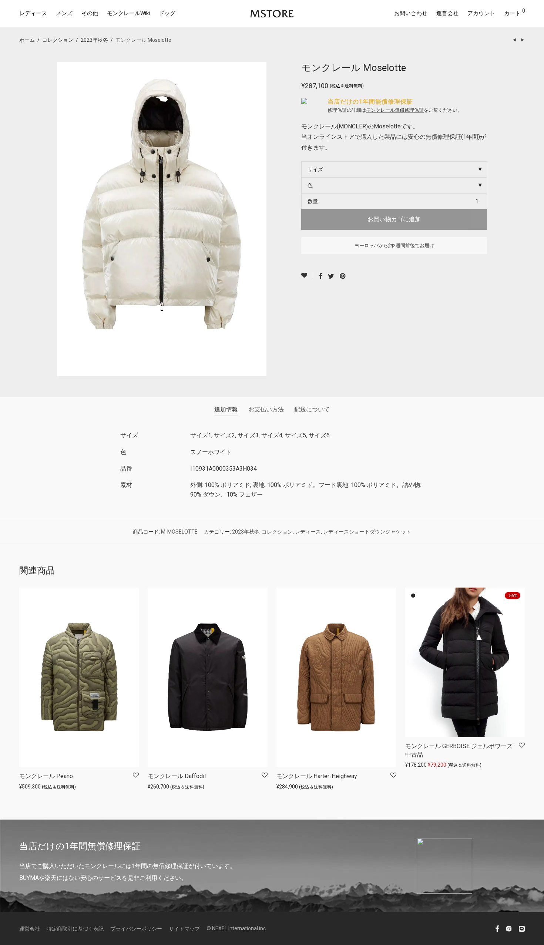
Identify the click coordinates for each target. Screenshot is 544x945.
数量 (313, 201)
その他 (89, 13)
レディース (33, 13)
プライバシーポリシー (136, 929)
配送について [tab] (312, 409)
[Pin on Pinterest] (343, 276)
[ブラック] (413, 595)
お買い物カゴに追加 (394, 219)
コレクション (57, 40)
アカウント (481, 13)
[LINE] (522, 928)
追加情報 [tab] (226, 409)
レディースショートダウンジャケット (367, 532)
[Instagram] (509, 928)
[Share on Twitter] (331, 276)
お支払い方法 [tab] (266, 409)
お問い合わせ (410, 13)
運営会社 (447, 13)
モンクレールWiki (128, 13)
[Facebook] (497, 928)
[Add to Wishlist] (307, 275)
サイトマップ (184, 929)
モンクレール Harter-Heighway (316, 776)
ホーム (27, 40)
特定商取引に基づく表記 (75, 929)
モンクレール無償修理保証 (395, 110)
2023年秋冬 (94, 40)
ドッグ (167, 13)
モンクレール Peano (46, 776)
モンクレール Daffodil (177, 776)
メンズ (64, 13)
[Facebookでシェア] (320, 276)
